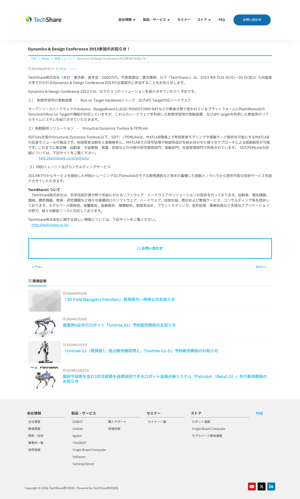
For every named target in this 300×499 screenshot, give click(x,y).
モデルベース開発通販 (207, 436)
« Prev (37, 267)
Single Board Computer (89, 450)
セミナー (184, 19)
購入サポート (117, 422)
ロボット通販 (201, 422)
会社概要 (34, 422)
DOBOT (77, 422)
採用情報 (34, 450)
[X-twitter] (262, 486)
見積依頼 (114, 429)
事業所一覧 (35, 443)
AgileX (77, 436)
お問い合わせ (152, 248)
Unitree (77, 429)
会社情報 (125, 19)
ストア (202, 19)
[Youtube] (252, 486)
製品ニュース (68, 69)
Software (78, 457)
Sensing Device (83, 464)
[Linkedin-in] (271, 486)
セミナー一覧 (157, 422)
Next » (261, 267)
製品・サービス (154, 19)
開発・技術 (35, 436)
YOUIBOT (79, 443)
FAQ (222, 19)
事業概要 (34, 429)
